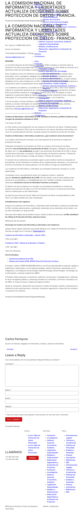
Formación (51, 435)
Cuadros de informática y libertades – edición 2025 (25, 235)
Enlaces (69, 455)
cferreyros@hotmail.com (15, 57)
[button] (9, 20)
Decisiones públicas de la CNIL (21, 259)
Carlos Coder (64, 506)
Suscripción (70, 457)
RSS (67, 462)
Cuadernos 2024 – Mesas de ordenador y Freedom (25, 243)
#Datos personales (16, 261)
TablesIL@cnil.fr (39, 231)
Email (8, 398)
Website (8, 406)
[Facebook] (7, 466)
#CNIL (27, 261)
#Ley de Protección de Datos (47, 261)
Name (8, 390)
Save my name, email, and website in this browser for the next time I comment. (37, 415)
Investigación (52, 438)
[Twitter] (13, 466)
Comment (9, 364)
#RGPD (33, 261)
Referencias (70, 460)
